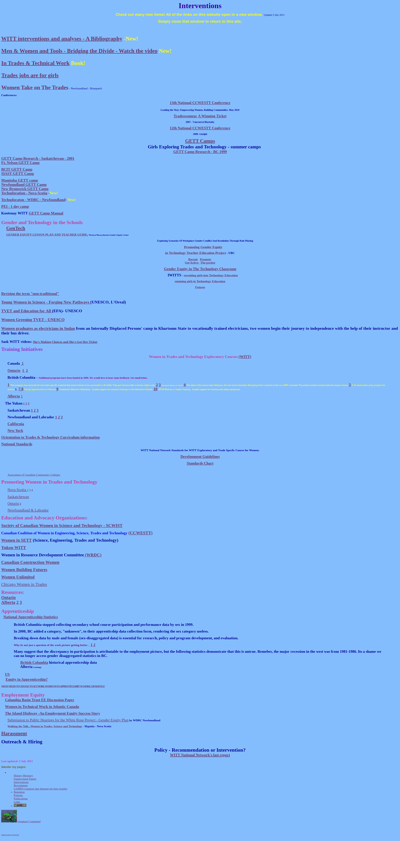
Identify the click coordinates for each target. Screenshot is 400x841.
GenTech (15, 228)
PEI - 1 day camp (15, 206)
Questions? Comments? (29, 821)
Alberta (8, 602)
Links (17, 801)
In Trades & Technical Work (35, 63)
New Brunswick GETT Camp (24, 189)
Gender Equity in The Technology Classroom (200, 269)
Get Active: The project (200, 262)
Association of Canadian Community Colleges (34, 474)
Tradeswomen (185, 116)
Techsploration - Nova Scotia (24, 193)
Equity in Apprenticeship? (27, 679)
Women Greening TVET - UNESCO (33, 319)
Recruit (193, 259)
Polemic (18, 795)
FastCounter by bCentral (10, 835)
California (16, 424)
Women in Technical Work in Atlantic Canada (42, 707)
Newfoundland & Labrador (28, 510)
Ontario (14, 370)
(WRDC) (92, 555)
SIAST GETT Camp (17, 174)
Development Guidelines (200, 456)
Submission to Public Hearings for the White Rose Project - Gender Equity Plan (68, 720)
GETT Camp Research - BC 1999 (200, 152)
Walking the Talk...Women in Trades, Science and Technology (45, 726)
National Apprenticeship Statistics (30, 617)
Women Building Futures (24, 569)
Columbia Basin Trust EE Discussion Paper (39, 700)
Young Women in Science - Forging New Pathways (45, 302)
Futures (200, 287)
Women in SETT (16, 540)
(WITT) (245, 357)
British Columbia (34, 662)
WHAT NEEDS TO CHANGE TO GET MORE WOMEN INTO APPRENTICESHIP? (40, 686)
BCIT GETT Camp (16, 169)
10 (155, 389)
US (7, 674)
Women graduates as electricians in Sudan (38, 328)
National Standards (16, 444)
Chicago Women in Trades (24, 584)
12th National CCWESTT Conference (200, 128)
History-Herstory (23, 775)
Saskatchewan (18, 497)
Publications (21, 798)
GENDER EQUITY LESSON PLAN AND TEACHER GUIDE (46, 234)
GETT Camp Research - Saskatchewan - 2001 (37, 158)
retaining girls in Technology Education (200, 281)
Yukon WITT (13, 547)
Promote (205, 259)
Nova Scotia (17, 490)
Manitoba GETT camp (19, 180)
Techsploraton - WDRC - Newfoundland (33, 200)
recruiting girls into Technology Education (211, 275)
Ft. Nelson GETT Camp (20, 163)
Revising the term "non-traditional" (30, 294)
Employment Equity (25, 778)
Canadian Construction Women (30, 562)
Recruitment (21, 785)
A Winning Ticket (212, 116)
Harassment (14, 733)
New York (15, 430)
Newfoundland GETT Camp (24, 184)
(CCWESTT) (140, 533)
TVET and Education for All (26, 311)
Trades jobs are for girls (30, 75)
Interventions (21, 782)
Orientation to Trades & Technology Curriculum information (50, 437)
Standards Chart (200, 463)
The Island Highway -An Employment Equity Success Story (52, 713)
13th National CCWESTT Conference (200, 103)
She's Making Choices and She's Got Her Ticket (65, 342)
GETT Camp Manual (46, 213)
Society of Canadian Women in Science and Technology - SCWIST (61, 525)
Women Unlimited (18, 577)
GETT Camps (200, 141)
